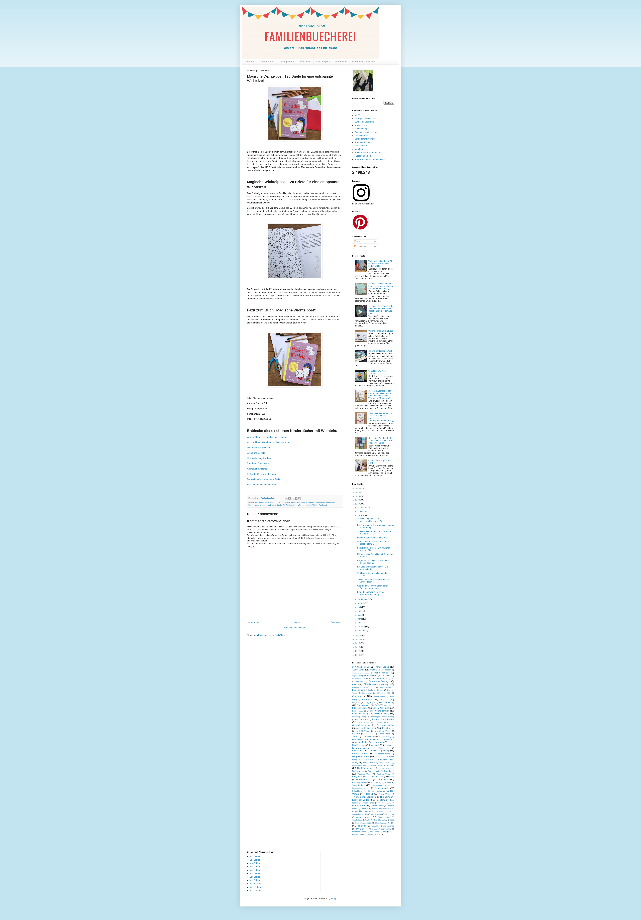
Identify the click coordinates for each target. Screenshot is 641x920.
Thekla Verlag (384, 794)
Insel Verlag (385, 734)
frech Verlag (386, 829)
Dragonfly (369, 702)
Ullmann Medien (377, 806)
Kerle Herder (357, 739)
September (363, 599)
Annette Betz (374, 670)
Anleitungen (302, 502)
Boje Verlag (357, 690)
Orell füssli (389, 771)
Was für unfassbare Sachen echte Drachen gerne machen (372, 587)
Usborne (364, 809)
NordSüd (390, 765)
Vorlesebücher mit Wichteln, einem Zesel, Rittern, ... (373, 542)
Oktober (361, 515)
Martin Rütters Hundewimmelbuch (372, 538)
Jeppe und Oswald (256, 453)
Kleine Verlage (361, 129)
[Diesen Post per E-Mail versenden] (286, 498)
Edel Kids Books (359, 708)
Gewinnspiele (323, 61)
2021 (357, 635)
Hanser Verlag (370, 728)
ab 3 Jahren (259, 502)
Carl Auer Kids (383, 693)
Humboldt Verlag (362, 731)
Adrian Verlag (382, 667)
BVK (392, 678)
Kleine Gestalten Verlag (373, 742)
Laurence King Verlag (378, 751)
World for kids (384, 817)
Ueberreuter (358, 805)
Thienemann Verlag (362, 796)
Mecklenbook (381, 757)
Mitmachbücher (362, 135)
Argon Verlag (357, 676)
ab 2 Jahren (255, 856)
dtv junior (360, 828)
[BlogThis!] (289, 498)
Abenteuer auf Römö (257, 469)
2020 (357, 639)
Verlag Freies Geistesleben (383, 809)
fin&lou (374, 829)
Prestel (391, 777)
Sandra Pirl (281, 505)
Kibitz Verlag (373, 739)
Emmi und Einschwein (258, 463)
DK (387, 699)
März (360, 623)
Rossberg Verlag (359, 782)
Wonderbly (389, 814)
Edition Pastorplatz (381, 708)
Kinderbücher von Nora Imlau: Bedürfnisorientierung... (370, 593)
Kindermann (389, 739)
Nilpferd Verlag (376, 765)
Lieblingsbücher (287, 61)
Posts (359, 241)
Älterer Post (336, 622)
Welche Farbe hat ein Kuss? (381, 331)
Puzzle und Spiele (363, 156)
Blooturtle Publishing (360, 687)
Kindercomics (361, 125)
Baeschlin (359, 681)
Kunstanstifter (384, 748)
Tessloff (369, 794)
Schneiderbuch (382, 788)
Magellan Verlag (360, 756)
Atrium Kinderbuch (377, 678)
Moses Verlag (385, 763)
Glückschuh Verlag (385, 725)
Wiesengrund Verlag (383, 811)
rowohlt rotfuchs (374, 834)
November (363, 511)
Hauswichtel (331, 502)
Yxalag (368, 820)
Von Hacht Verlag (363, 811)
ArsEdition (371, 675)
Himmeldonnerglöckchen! (259, 458)
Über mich (305, 61)
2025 (357, 492)
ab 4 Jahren (270, 502)
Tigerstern (380, 800)
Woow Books (363, 817)
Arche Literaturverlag (360, 673)
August (361, 603)
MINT (357, 115)
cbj (392, 822)
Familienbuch (320, 502)
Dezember (363, 507)
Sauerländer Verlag (360, 788)
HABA (357, 728)
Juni (360, 611)
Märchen (359, 149)
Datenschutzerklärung (363, 61)
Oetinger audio (374, 771)
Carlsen (357, 696)
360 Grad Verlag (360, 667)
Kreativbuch (271, 505)
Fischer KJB (361, 719)
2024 (357, 496)
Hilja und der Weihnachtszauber (262, 484)
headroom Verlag (359, 832)
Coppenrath (367, 699)
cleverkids (375, 826)
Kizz (357, 742)
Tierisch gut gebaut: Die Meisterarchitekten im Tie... (370, 520)
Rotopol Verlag (375, 782)
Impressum (341, 61)
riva (362, 834)
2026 (357, 488)
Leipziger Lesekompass (365, 118)
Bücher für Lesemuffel (365, 122)
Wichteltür (323, 505)
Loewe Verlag (359, 753)
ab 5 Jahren (281, 502)
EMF (376, 705)
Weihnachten (291, 505)
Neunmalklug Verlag (360, 765)
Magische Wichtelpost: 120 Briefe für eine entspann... (373, 561)
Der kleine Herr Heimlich (258, 447)
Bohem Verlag (385, 687)
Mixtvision (367, 759)
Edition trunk (357, 711)
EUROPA (387, 705)
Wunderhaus (357, 820)
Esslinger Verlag (381, 714)
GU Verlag (364, 722)
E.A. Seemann (363, 705)
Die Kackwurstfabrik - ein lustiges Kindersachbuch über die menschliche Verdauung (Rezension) (379, 394)
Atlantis (386, 675)
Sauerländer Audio (381, 785)
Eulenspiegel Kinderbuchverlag (382, 717)
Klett (389, 742)
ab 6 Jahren (291, 502)
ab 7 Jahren (255, 873)
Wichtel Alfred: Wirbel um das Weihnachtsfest (269, 442)
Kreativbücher (361, 146)
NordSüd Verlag (365, 768)
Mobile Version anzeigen (294, 628)
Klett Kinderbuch (359, 745)
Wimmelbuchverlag (360, 814)
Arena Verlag (381, 672)
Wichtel (315, 505)
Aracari (388, 670)
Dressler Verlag (386, 702)
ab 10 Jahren (256, 883)
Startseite (249, 61)
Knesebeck (374, 745)
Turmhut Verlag (385, 803)
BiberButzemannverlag (376, 684)
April (360, 619)
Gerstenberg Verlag (361, 725)
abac (392, 820)
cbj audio (362, 826)
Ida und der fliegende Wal (380, 351)
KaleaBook (369, 737)
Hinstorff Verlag (387, 728)
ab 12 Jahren (256, 890)
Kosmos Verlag (361, 748)
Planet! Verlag (377, 776)
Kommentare (362, 247)
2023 (357, 500)
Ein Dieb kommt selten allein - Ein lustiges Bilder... (372, 568)
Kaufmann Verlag (384, 737)
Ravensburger (363, 779)
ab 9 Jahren (255, 880)
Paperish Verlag (364, 774)
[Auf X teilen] (292, 498)
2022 (357, 504)
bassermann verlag (363, 823)
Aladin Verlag (358, 670)
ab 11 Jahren (255, 887)
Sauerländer (358, 785)
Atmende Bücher (359, 678)
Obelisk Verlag (385, 768)
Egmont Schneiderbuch (378, 711)
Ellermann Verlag (360, 714)
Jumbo (355, 736)
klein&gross (374, 832)
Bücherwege (367, 693)
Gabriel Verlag (382, 722)
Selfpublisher (357, 791)
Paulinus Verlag (383, 774)
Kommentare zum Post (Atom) (271, 635)
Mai (359, 615)
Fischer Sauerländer (383, 719)
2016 (357, 655)
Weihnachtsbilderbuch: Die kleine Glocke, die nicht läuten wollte (380, 263)
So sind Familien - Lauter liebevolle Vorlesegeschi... (373, 580)
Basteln (311, 502)
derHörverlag (388, 826)
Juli (359, 607)
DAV (380, 700)
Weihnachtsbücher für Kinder (368, 152)
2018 (357, 647)
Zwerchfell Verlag (380, 820)
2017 (357, 651)
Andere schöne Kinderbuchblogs (370, 159)
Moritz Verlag (369, 763)
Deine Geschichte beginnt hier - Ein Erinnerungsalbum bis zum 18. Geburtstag (381, 286)
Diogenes (356, 703)
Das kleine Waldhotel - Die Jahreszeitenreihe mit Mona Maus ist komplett (381, 440)
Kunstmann (357, 751)
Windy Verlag (376, 814)
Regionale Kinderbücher (366, 132)
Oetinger (356, 771)
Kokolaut (387, 745)
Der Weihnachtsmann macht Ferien (264, 479)
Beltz (354, 684)
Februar (361, 627)
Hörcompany (370, 734)
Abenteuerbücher (363, 142)
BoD (373, 687)
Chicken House (379, 697)
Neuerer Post (254, 622)
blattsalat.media (381, 823)
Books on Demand (376, 690)
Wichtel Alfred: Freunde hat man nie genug (267, 437)
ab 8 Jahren (255, 877)
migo (385, 832)
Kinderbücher (266, 61)
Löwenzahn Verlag (382, 754)
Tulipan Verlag (368, 803)
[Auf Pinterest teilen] (299, 498)
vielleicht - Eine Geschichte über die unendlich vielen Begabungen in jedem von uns (380, 309)
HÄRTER (356, 734)
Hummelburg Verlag (382, 731)
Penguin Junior (359, 776)
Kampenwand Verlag (256, 505)
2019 (357, 643)
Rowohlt (388, 782)
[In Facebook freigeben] (295, 498)
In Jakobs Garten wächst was (261, 474)
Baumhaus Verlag (378, 681)
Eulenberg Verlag (359, 717)
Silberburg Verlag (375, 791)
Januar (361, 630)
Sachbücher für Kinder (365, 139)
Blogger (334, 898)
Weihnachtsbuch (304, 505)
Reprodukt (384, 779)
